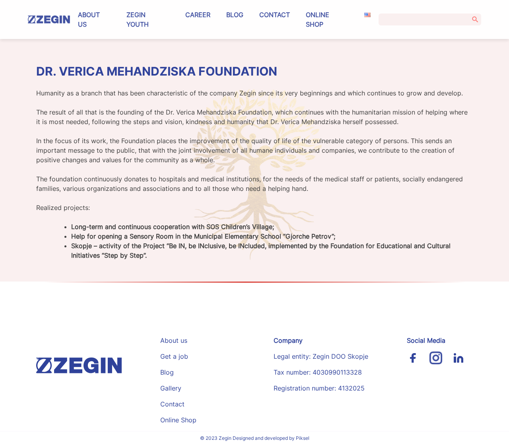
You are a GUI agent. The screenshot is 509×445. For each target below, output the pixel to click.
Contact (274, 15)
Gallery (170, 388)
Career (197, 15)
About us (89, 19)
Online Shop (317, 19)
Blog (234, 15)
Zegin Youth (137, 19)
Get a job (174, 356)
